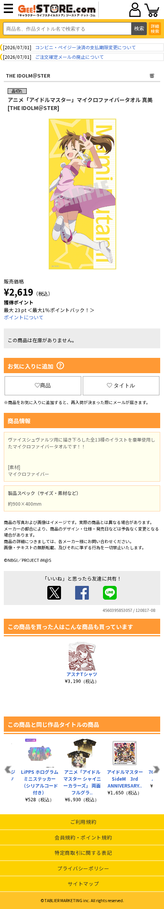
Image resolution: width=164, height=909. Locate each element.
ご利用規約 (83, 821)
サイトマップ (83, 883)
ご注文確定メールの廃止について (69, 56)
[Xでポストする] (54, 597)
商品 (45, 385)
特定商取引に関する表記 (83, 852)
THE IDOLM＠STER (28, 75)
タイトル (124, 385)
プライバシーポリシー (83, 868)
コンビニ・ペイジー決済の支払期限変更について (85, 47)
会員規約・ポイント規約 (83, 837)
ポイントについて (23, 317)
